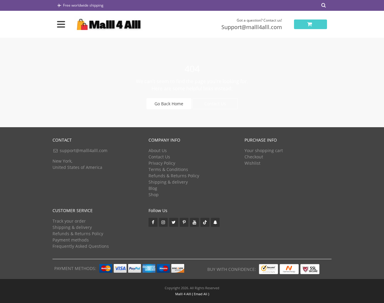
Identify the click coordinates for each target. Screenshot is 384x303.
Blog (152, 188)
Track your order (69, 221)
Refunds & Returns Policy (173, 175)
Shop (153, 194)
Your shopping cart (263, 150)
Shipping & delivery (168, 182)
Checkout (253, 157)
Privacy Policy (161, 163)
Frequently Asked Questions (80, 246)
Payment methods (70, 240)
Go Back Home (168, 103)
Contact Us (215, 103)
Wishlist (252, 163)
